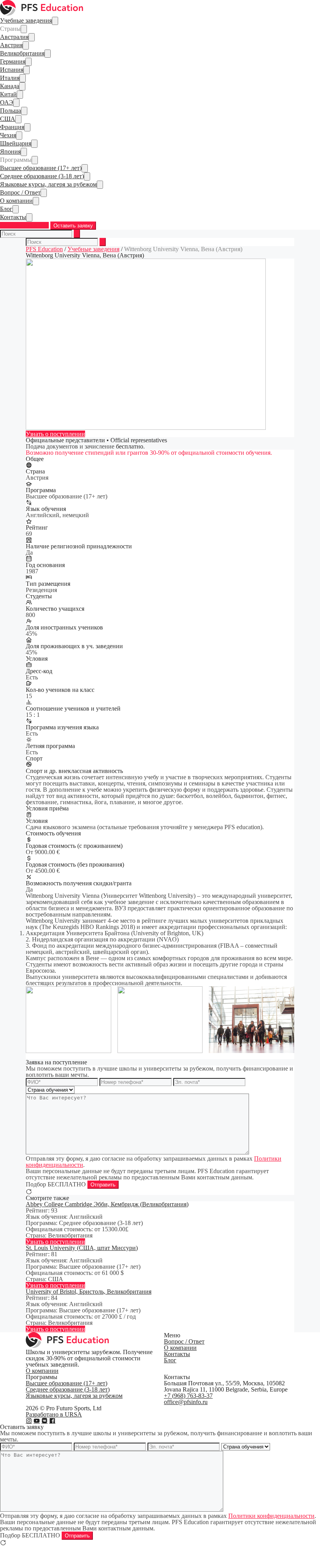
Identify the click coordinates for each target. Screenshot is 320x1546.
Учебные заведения (26, 20)
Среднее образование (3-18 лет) (42, 176)
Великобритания (22, 53)
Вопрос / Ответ (20, 192)
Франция (12, 127)
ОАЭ (6, 102)
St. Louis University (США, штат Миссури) (82, 1248)
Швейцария (15, 143)
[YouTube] (37, 1420)
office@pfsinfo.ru (186, 1402)
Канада (9, 86)
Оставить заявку (73, 226)
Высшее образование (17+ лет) (41, 168)
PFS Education (44, 249)
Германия (12, 61)
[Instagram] (29, 1420)
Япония (10, 151)
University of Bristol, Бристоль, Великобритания (88, 1291)
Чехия (8, 135)
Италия (10, 77)
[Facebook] (52, 1420)
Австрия (11, 45)
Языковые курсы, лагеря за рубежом (48, 184)
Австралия (14, 37)
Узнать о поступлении (55, 434)
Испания (11, 69)
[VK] (44, 1420)
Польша (10, 110)
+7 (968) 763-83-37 (24, 225)
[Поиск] (77, 234)
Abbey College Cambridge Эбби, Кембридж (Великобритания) (107, 1204)
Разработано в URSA (54, 1414)
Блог (6, 209)
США (7, 118)
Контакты (13, 217)
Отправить (103, 1185)
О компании (16, 200)
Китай (8, 94)
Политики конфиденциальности (271, 1515)
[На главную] (42, 13)
